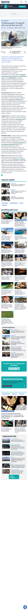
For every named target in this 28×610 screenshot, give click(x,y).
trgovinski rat (6, 393)
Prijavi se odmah (7, 385)
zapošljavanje (14, 203)
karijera (4, 205)
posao (21, 203)
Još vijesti (12, 476)
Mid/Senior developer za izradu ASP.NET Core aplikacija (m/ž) (14, 76)
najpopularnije (9, 436)
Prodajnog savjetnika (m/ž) (15, 99)
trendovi (21, 393)
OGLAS (14, 14)
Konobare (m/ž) (20, 119)
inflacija (14, 393)
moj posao (5, 203)
